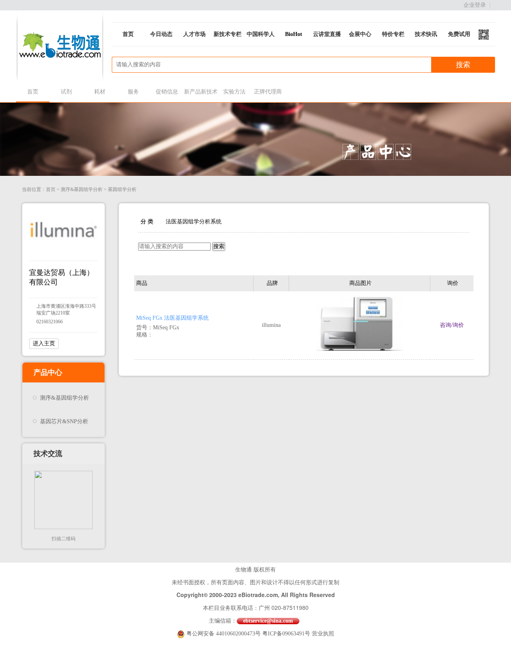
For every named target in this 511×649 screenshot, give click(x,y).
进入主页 (44, 343)
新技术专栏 (228, 34)
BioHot (293, 34)
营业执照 (323, 634)
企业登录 (474, 5)
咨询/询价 (452, 325)
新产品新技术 (200, 92)
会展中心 (360, 34)
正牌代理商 (268, 92)
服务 (133, 92)
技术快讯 (426, 34)
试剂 (66, 92)
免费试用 (459, 34)
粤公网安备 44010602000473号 (224, 634)
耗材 (99, 92)
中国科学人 (261, 34)
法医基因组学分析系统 (194, 222)
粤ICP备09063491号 (286, 634)
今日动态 (161, 34)
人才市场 (194, 34)
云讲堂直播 (327, 34)
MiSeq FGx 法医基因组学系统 (172, 318)
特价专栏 (393, 34)
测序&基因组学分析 (82, 189)
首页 (128, 34)
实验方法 (234, 92)
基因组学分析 (122, 189)
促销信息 (167, 92)
